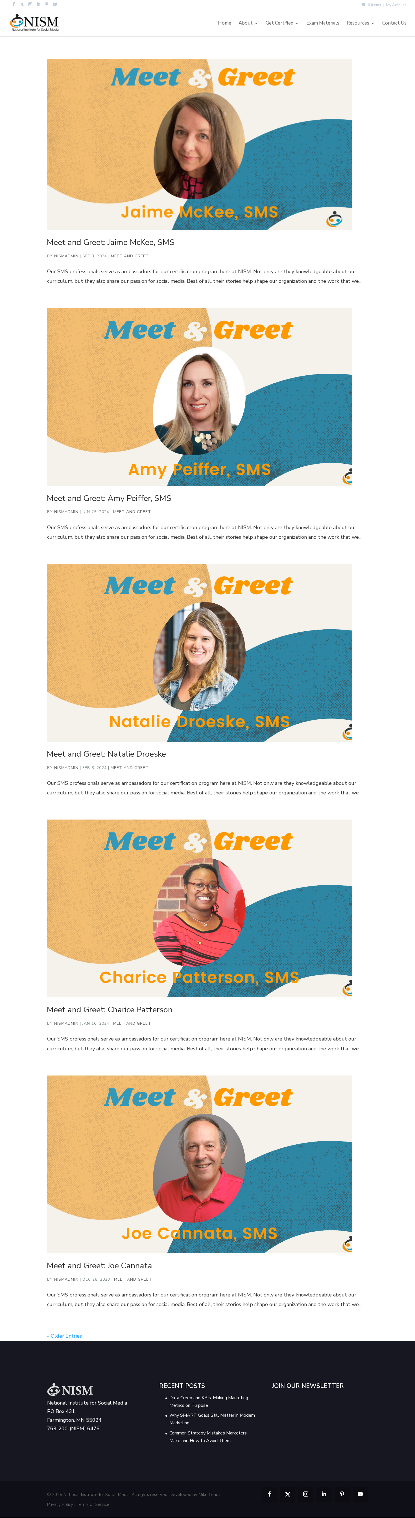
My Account (396, 5)
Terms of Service (93, 1504)
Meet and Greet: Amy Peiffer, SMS (109, 498)
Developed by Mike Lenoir (195, 1495)
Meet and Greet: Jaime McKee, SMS (110, 242)
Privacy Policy (60, 1504)
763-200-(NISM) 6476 (73, 1428)
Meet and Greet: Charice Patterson (109, 1009)
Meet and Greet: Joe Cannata (99, 1265)
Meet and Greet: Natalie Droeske (106, 753)
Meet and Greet (130, 256)
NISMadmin (66, 256)
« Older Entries (64, 1336)
